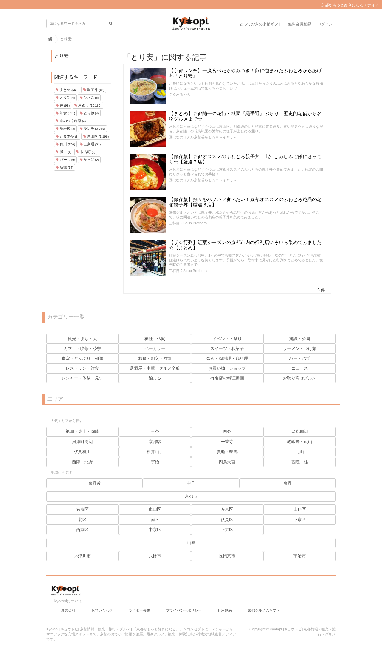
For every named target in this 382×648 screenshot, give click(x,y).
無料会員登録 (299, 24)
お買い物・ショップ (227, 368)
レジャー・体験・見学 (82, 378)
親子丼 (95, 90)
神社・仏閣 (154, 338)
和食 (67, 113)
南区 (155, 519)
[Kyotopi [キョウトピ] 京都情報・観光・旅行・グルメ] (191, 26)
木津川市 (82, 555)
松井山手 (155, 451)
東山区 (97, 136)
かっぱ (91, 160)
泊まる (155, 378)
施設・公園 (299, 338)
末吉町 (87, 152)
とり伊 (91, 113)
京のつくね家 (72, 121)
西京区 (82, 529)
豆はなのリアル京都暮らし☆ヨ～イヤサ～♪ (204, 137)
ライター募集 (139, 610)
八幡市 (155, 555)
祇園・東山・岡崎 (82, 431)
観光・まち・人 (82, 338)
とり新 (67, 97)
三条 (155, 431)
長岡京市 (227, 555)
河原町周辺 (82, 441)
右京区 (82, 509)
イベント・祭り (227, 338)
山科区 (299, 509)
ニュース (299, 368)
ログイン (325, 24)
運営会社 (68, 610)
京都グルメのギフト (264, 610)
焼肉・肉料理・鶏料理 (227, 358)
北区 (82, 519)
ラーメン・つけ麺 (299, 348)
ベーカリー (154, 348)
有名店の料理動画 (227, 378)
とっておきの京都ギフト (260, 24)
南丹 (287, 483)
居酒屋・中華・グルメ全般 (155, 368)
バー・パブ (299, 358)
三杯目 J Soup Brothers (188, 223)
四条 (227, 431)
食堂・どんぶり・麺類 (82, 358)
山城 (191, 542)
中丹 (191, 483)
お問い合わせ (102, 610)
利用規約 (225, 610)
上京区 (227, 529)
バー (67, 160)
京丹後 (94, 483)
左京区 (227, 509)
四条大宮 (227, 461)
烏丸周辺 (299, 431)
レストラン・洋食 (82, 368)
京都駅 (155, 441)
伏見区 (227, 519)
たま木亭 (68, 136)
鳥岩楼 (67, 128)
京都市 (89, 105)
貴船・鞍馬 (227, 451)
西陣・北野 (82, 461)
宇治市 (299, 555)
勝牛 (65, 152)
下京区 (299, 519)
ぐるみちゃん (179, 94)
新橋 (66, 167)
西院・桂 (299, 461)
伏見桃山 (82, 451)
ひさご (91, 97)
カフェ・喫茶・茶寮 (82, 348)
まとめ (68, 90)
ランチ (94, 128)
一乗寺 (227, 441)
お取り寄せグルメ (299, 378)
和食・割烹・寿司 (155, 358)
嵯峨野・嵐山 (299, 441)
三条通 (92, 144)
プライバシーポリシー (184, 610)
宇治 (155, 461)
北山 (299, 451)
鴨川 (67, 144)
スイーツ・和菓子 (227, 348)
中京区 (155, 529)
